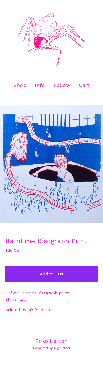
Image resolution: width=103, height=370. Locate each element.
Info (40, 85)
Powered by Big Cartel (51, 348)
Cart (84, 85)
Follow (62, 85)
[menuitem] (20, 85)
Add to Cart (51, 273)
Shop (19, 85)
